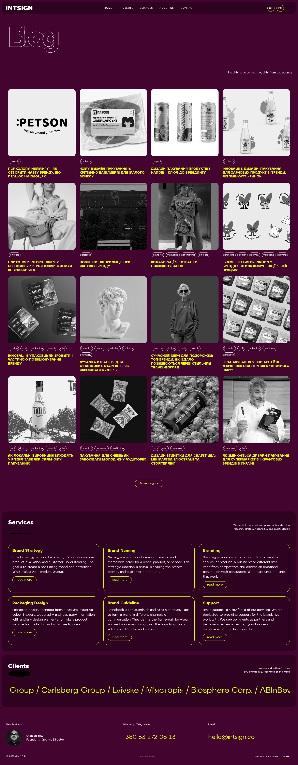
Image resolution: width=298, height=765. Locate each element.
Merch (182, 348)
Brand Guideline (123, 603)
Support (211, 603)
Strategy (86, 355)
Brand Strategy (27, 551)
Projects (126, 8)
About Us (167, 8)
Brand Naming (121, 551)
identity (254, 255)
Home (108, 8)
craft (241, 348)
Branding (158, 255)
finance (100, 348)
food (24, 348)
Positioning (188, 255)
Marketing (172, 255)
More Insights (149, 483)
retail (62, 348)
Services (146, 8)
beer (155, 448)
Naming (282, 255)
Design (242, 255)
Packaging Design (30, 603)
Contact (187, 8)
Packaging (37, 348)
